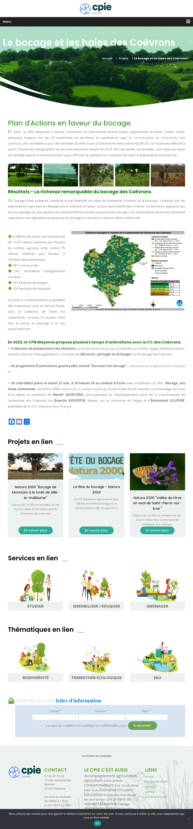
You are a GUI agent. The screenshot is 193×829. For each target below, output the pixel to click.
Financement (128, 795)
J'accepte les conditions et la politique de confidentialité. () (85, 725)
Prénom (101, 711)
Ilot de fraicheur (95, 799)
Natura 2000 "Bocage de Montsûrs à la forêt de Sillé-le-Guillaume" (35, 492)
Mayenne (108, 803)
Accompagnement (99, 775)
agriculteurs (126, 775)
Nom (146, 711)
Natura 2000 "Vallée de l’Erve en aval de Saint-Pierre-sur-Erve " (157, 503)
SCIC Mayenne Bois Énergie (51, 406)
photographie (94, 808)
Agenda (150, 786)
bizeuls (118, 781)
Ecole (95, 790)
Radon (111, 808)
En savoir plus (35, 530)
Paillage (123, 804)
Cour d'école (122, 785)
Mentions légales (156, 797)
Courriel (55, 711)
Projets (123, 58)
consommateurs (99, 785)
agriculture (93, 780)
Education (93, 794)
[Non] (188, 819)
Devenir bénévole (156, 781)
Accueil (107, 58)
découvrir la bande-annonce (84, 389)
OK (97, 823)
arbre (108, 780)
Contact (150, 791)
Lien (122, 725)
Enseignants (111, 795)
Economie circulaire (116, 789)
